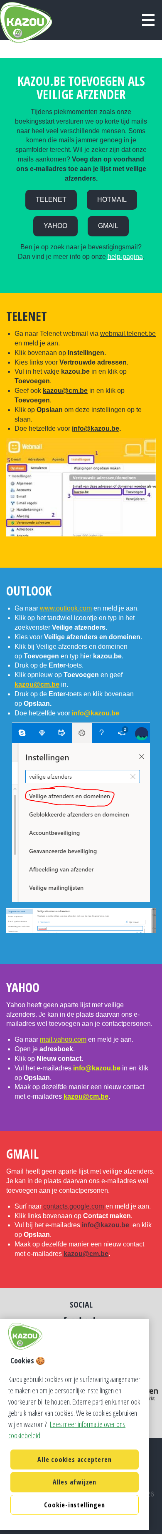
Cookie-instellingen (74, 1504)
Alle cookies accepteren (74, 1459)
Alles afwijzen (74, 1482)
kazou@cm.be (65, 390)
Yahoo (55, 225)
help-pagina (125, 256)
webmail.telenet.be (128, 333)
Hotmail (112, 199)
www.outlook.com (66, 608)
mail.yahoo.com (63, 1039)
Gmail (108, 225)
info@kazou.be (95, 428)
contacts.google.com (73, 1206)
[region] (74, 1424)
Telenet (51, 199)
